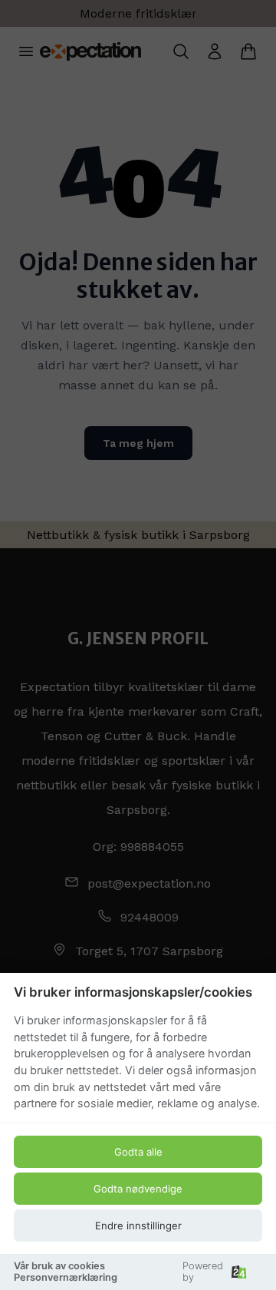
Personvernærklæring (65, 1277)
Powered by (202, 1271)
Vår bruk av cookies (59, 1266)
